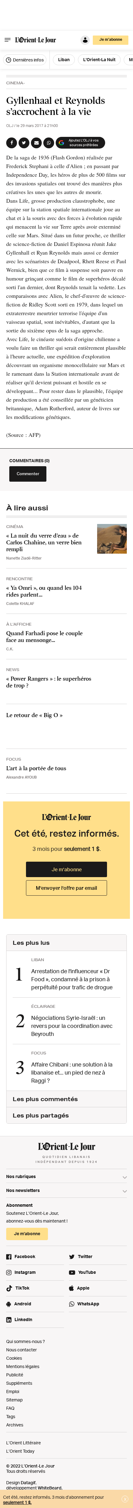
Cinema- (15, 83)
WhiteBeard (50, 1487)
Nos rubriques (21, 1176)
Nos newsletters (23, 1190)
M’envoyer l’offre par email (66, 888)
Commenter (28, 473)
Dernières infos (28, 59)
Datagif (28, 1482)
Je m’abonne (67, 869)
